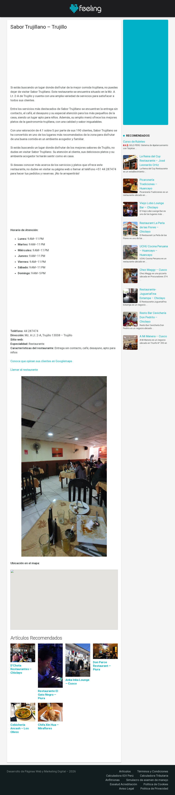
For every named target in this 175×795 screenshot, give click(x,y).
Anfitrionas (112, 780)
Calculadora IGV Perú (119, 775)
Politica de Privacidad (154, 788)
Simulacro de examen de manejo (147, 780)
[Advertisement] (64, 60)
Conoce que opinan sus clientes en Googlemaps (41, 361)
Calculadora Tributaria (154, 775)
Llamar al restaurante (24, 369)
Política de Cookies (156, 784)
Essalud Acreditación (123, 784)
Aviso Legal (126, 788)
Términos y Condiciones (152, 771)
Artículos (125, 771)
